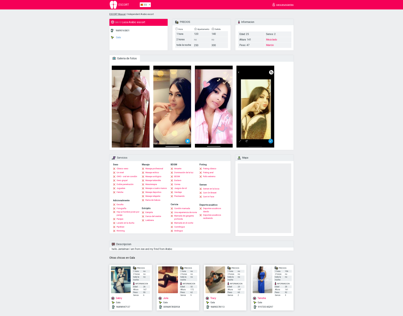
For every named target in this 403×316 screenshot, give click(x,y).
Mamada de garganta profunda (184, 217)
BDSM (177, 176)
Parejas (120, 219)
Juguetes (121, 188)
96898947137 (123, 306)
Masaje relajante (152, 196)
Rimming (121, 231)
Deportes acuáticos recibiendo (212, 216)
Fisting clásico (209, 168)
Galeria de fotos (126, 58)
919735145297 (265, 306)
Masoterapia (151, 184)
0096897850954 (171, 306)
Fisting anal (208, 172)
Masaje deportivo (153, 192)
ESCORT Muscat (117, 14)
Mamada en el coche (183, 223)
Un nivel (120, 172)
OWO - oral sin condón (127, 176)
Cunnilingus (179, 227)
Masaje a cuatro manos (156, 188)
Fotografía (121, 208)
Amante (177, 168)
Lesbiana (149, 220)
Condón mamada (182, 208)
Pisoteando (179, 196)
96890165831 (123, 30)
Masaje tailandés (153, 180)
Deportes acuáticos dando (212, 210)
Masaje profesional (154, 168)
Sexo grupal (122, 180)
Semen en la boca (211, 189)
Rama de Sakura (152, 200)
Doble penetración (125, 184)
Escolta (120, 204)
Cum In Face (208, 196)
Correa (177, 184)
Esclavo (177, 180)
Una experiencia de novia (185, 212)
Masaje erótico (152, 172)
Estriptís (149, 212)
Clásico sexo (122, 168)
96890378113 (217, 306)
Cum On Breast (209, 192)
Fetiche (120, 192)
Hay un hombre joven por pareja (128, 213)
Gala (118, 37)
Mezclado (271, 39)
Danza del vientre (153, 216)
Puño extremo (209, 176)
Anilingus (178, 231)
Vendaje (178, 192)
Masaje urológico (153, 176)
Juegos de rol (180, 188)
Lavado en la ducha (125, 223)
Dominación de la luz (183, 172)
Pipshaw (120, 227)
